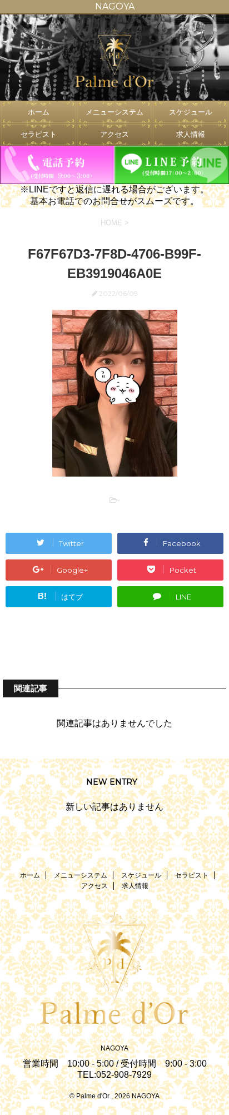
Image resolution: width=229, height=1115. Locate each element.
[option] (114, 57)
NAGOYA (114, 1048)
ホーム (38, 112)
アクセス (114, 134)
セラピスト (39, 134)
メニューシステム (114, 112)
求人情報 (190, 134)
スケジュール (190, 112)
